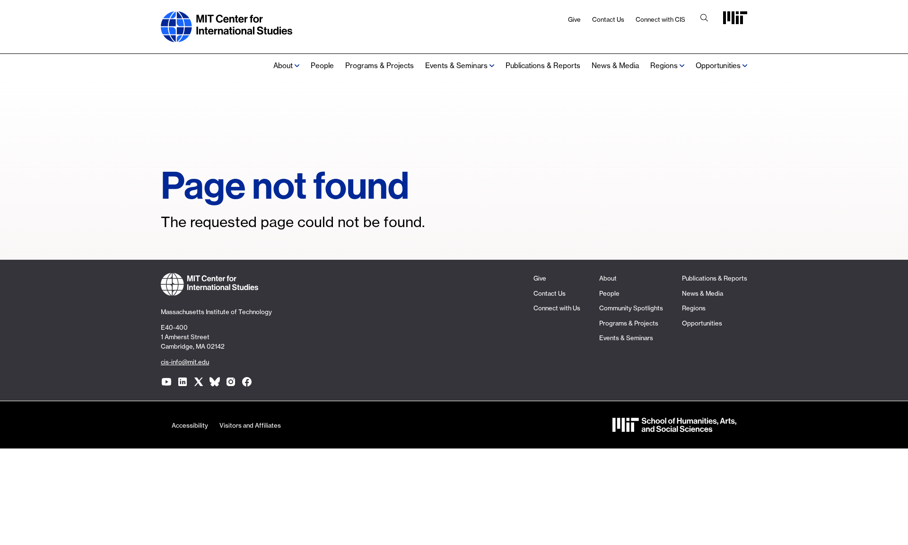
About (283, 65)
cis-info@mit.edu (185, 362)
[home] (226, 37)
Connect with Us (556, 308)
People (322, 65)
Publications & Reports (543, 65)
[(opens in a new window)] (166, 381)
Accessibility (190, 425)
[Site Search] (704, 19)
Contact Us (608, 19)
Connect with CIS (660, 19)
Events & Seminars (456, 65)
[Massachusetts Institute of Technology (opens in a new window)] (735, 21)
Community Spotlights (631, 308)
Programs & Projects (379, 65)
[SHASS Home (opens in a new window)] (674, 427)
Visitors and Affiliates (250, 425)
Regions (694, 308)
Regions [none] (664, 65)
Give (574, 19)
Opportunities (718, 65)
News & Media (615, 65)
